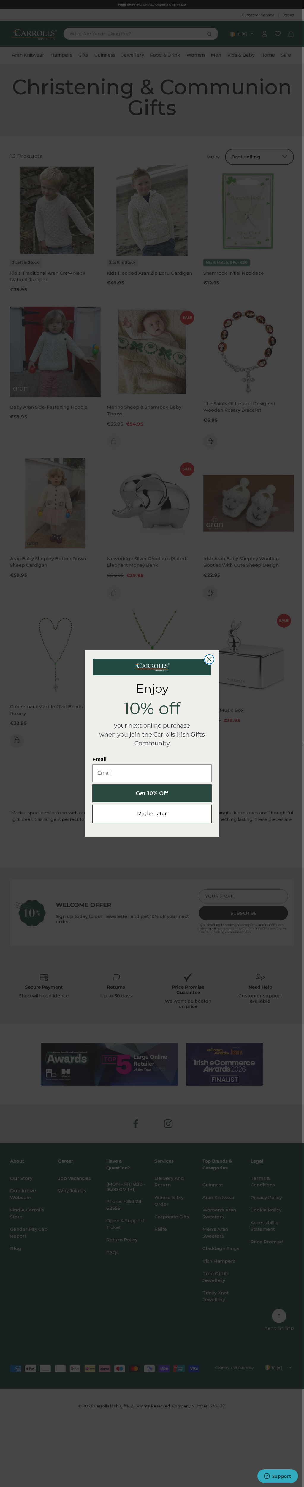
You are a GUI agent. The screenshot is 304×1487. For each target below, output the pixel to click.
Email (99, 759)
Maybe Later (152, 813)
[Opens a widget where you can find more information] (277, 1476)
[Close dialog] (209, 659)
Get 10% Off (152, 793)
